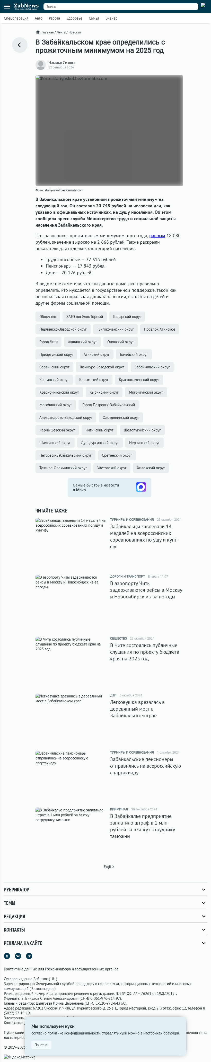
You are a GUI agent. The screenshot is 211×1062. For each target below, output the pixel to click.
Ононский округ (120, 341)
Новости (74, 32)
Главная (47, 32)
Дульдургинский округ (100, 442)
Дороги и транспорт (127, 576)
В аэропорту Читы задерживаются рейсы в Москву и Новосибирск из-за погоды (146, 590)
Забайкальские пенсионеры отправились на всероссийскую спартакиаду (145, 766)
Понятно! (41, 1045)
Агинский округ (97, 354)
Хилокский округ (151, 467)
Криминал (119, 809)
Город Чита (48, 341)
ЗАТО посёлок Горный (84, 316)
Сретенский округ (117, 455)
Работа (54, 18)
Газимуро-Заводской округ (102, 367)
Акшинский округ (82, 341)
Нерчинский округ (144, 442)
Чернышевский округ (57, 430)
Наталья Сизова (61, 62)
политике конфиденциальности (74, 1033)
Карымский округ (94, 379)
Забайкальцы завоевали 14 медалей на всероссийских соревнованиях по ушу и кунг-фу (144, 536)
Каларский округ (127, 316)
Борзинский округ (54, 367)
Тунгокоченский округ (115, 329)
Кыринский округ (104, 392)
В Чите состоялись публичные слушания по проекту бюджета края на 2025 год (144, 652)
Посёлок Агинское (159, 329)
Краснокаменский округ (139, 379)
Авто (38, 18)
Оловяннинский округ (121, 417)
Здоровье (74, 18)
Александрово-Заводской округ (65, 417)
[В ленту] (20, 45)
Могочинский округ (55, 404)
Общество (47, 316)
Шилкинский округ (55, 442)
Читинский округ (99, 430)
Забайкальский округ (152, 367)
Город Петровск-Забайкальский (108, 404)
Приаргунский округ (56, 354)
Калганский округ (54, 379)
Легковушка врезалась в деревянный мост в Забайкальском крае (137, 709)
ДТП (113, 695)
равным (157, 235)
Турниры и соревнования (132, 519)
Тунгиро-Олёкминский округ (63, 467)
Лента (61, 32)
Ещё (107, 866)
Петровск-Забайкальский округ (65, 455)
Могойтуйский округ (146, 392)
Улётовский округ (112, 467)
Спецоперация (16, 18)
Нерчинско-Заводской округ (63, 329)
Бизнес (111, 18)
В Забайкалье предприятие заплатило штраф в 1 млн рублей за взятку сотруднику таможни (142, 826)
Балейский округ (134, 354)
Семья (94, 18)
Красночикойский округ (59, 392)
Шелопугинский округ (142, 430)
